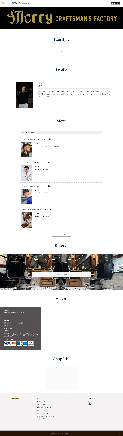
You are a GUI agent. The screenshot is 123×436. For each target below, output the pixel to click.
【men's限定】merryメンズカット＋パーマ (34, 186)
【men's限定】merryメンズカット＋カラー (34, 163)
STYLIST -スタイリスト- (45, 407)
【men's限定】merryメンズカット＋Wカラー (35, 210)
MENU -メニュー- (43, 402)
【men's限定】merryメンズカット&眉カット (35, 139)
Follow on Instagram (62, 55)
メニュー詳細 (61, 234)
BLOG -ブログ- (42, 410)
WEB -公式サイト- (43, 419)
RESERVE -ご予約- (61, 274)
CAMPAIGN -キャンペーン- (46, 416)
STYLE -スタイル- (43, 405)
